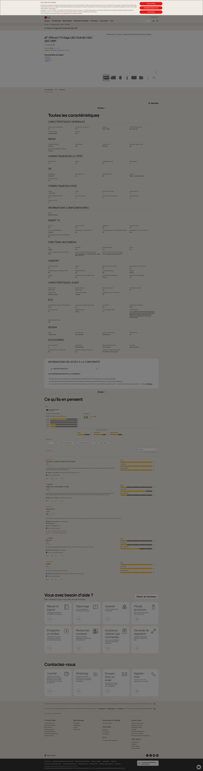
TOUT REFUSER (151, 12)
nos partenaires (50, 5)
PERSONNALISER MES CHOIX (151, 8)
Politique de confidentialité (63, 13)
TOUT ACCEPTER (151, 3)
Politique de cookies (77, 13)
